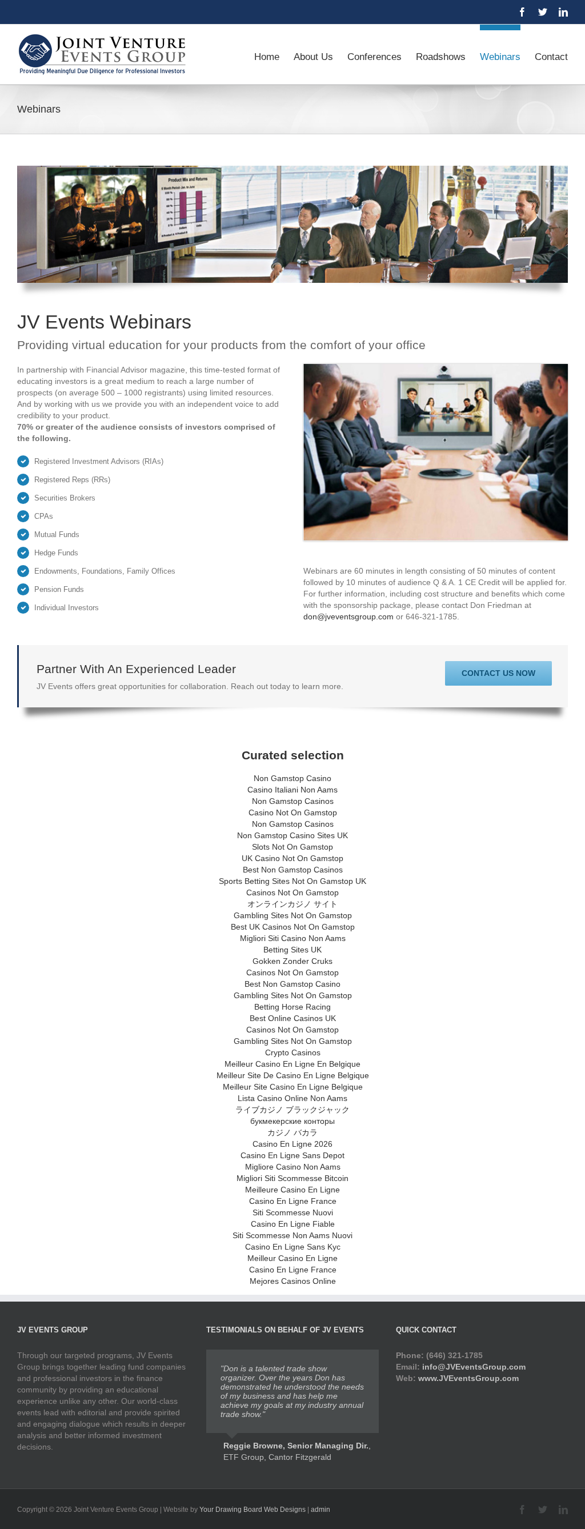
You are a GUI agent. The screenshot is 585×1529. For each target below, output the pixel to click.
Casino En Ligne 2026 (292, 1143)
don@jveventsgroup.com (348, 616)
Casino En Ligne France (292, 1201)
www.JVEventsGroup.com (468, 1378)
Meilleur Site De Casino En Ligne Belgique (293, 1075)
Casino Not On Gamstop (293, 812)
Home (266, 56)
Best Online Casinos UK (293, 1018)
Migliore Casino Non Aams (292, 1166)
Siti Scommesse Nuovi (293, 1212)
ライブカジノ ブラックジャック (292, 1109)
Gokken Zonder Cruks (292, 961)
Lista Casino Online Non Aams (292, 1098)
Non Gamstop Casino (292, 778)
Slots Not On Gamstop (292, 846)
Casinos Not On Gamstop (292, 892)
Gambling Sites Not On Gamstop (293, 915)
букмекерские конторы (292, 1121)
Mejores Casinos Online (293, 1281)
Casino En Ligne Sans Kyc (292, 1246)
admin (320, 1510)
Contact (551, 56)
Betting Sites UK (292, 949)
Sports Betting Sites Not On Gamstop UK (292, 881)
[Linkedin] (563, 12)
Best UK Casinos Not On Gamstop (293, 926)
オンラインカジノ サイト (292, 903)
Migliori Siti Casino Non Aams (293, 938)
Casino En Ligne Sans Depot (292, 1155)
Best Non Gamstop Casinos (293, 869)
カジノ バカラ (292, 1132)
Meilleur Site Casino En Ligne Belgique (293, 1086)
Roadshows (441, 56)
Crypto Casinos (292, 1052)
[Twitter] (542, 12)
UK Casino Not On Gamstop (292, 858)
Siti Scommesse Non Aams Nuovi (292, 1235)
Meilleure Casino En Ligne (292, 1189)
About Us (313, 56)
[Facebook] (522, 12)
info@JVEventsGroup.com (474, 1366)
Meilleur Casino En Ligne (292, 1258)
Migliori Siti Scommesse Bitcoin (292, 1178)
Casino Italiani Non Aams (292, 789)
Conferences (374, 56)
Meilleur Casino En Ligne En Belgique (292, 1063)
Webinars (500, 56)
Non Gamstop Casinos (293, 801)
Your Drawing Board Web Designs (252, 1510)
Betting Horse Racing (292, 1006)
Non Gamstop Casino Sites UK (292, 835)
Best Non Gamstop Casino (292, 983)
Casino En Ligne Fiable (293, 1223)
